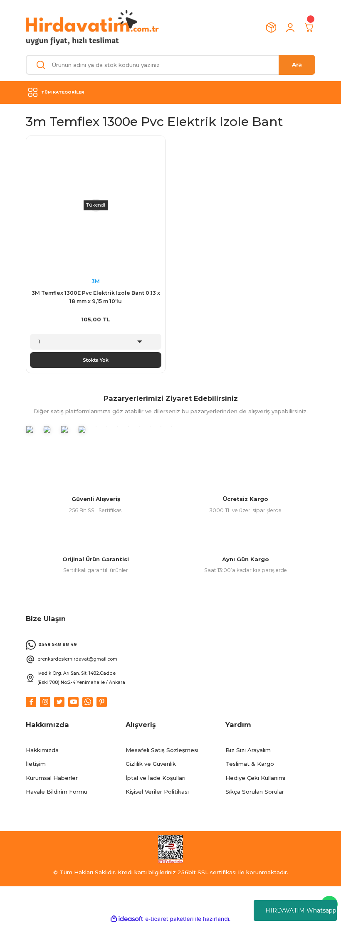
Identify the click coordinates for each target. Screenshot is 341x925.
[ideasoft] (126, 919)
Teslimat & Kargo (249, 763)
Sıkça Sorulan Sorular (254, 791)
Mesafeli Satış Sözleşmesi (162, 750)
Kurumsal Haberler (52, 778)
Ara (297, 64)
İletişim (36, 763)
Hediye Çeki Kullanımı (255, 778)
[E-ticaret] (169, 919)
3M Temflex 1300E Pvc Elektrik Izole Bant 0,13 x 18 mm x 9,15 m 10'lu (96, 297)
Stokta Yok (96, 360)
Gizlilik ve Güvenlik (151, 763)
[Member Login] (290, 27)
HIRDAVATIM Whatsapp (300, 910)
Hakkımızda (42, 750)
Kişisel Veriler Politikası (157, 791)
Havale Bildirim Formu (56, 791)
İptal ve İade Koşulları (155, 778)
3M (95, 281)
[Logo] (92, 27)
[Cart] (309, 27)
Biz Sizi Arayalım (248, 750)
